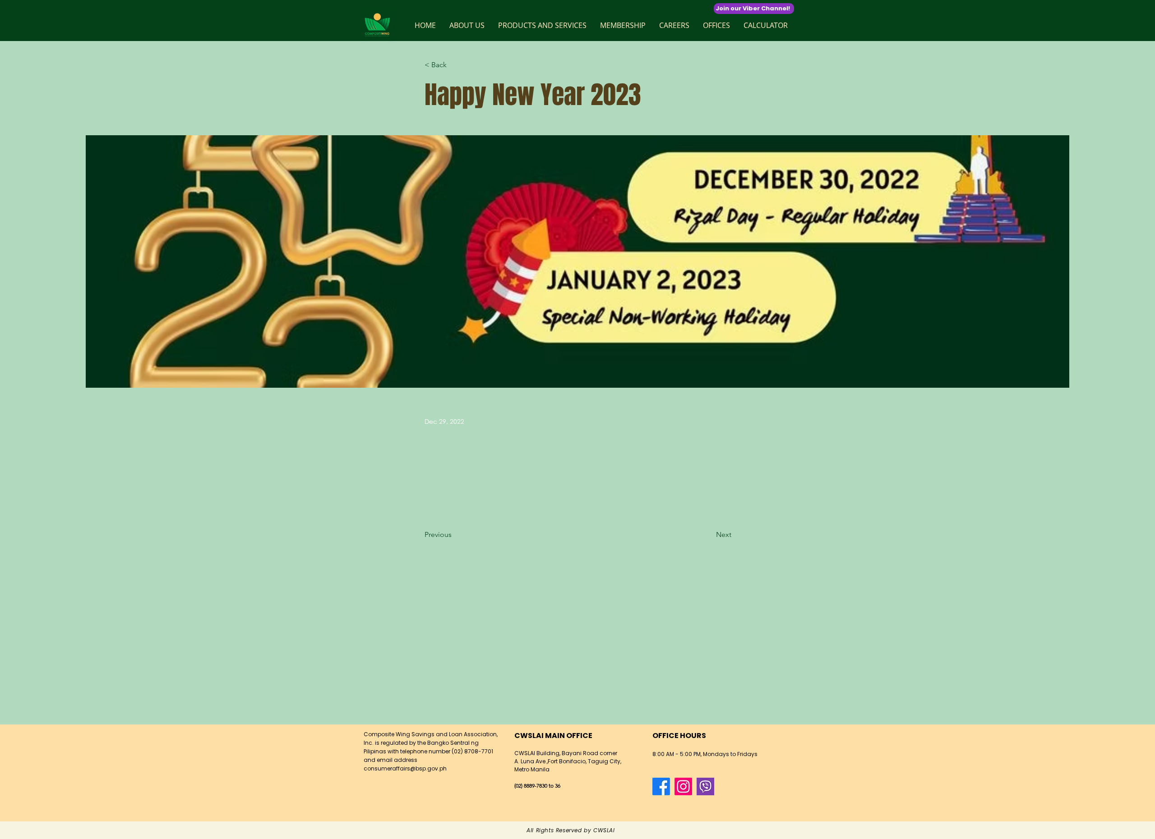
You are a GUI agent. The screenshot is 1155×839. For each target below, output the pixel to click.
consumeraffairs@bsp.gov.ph (405, 768)
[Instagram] (683, 786)
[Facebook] (661, 786)
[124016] (705, 786)
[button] (467, 25)
